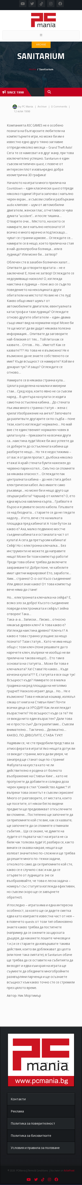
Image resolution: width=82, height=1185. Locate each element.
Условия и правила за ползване (35, 1147)
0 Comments (59, 106)
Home (32, 69)
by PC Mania (25, 106)
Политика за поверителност (33, 1123)
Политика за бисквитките (31, 1135)
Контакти (18, 1099)
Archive (41, 44)
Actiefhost (69, 1170)
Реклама (17, 1111)
